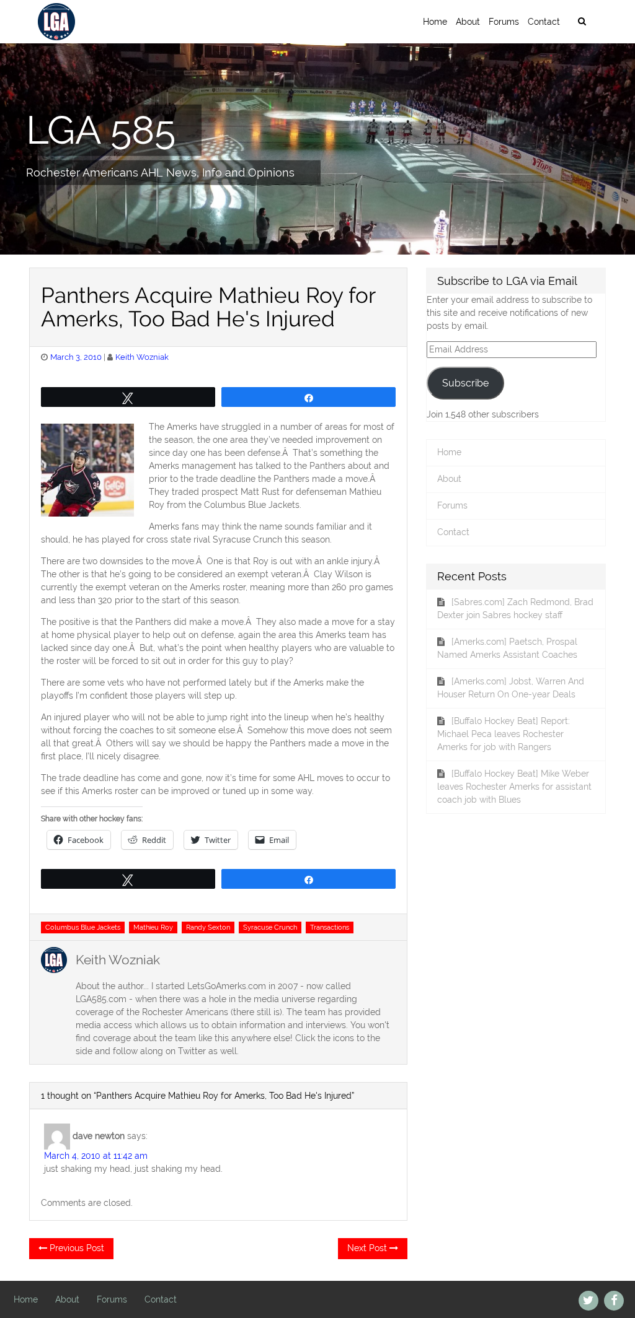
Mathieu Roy (153, 927)
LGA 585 (100, 129)
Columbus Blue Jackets (82, 927)
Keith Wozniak (142, 357)
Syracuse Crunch (270, 927)
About (468, 22)
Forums (504, 22)
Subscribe (465, 383)
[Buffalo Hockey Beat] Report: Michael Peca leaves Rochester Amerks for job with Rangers (503, 734)
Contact (544, 22)
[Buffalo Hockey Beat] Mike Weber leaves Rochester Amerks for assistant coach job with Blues (514, 787)
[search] (581, 22)
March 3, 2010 (76, 357)
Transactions (329, 927)
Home (435, 22)
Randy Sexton (208, 927)
